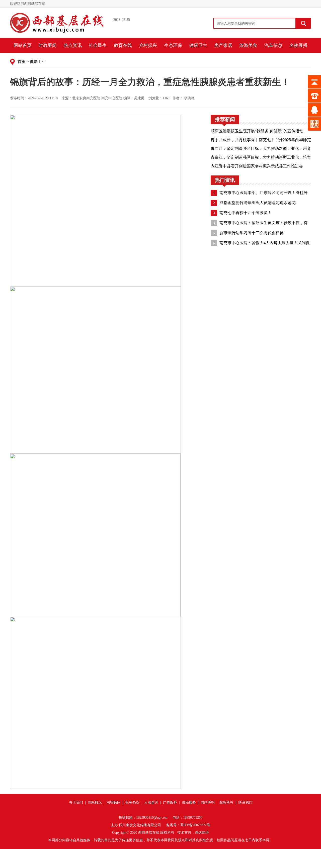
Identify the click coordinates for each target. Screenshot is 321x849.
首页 (22, 61)
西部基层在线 (148, 832)
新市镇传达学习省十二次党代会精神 (251, 233)
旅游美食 (248, 45)
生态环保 (173, 45)
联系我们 (245, 802)
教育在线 (123, 45)
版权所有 (226, 802)
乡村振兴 (148, 45)
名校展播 (298, 45)
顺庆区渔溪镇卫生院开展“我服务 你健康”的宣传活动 (257, 131)
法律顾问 (114, 802)
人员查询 (151, 802)
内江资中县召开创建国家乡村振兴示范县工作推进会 (257, 166)
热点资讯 (73, 45)
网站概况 (95, 802)
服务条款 (132, 802)
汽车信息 (273, 45)
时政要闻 (48, 45)
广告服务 (170, 802)
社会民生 (98, 45)
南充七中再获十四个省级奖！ (245, 213)
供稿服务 (189, 802)
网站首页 (23, 45)
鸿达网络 (202, 832)
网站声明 (208, 802)
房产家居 (223, 45)
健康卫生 (198, 45)
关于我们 (76, 802)
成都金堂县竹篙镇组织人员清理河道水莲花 (257, 203)
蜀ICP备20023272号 (195, 825)
